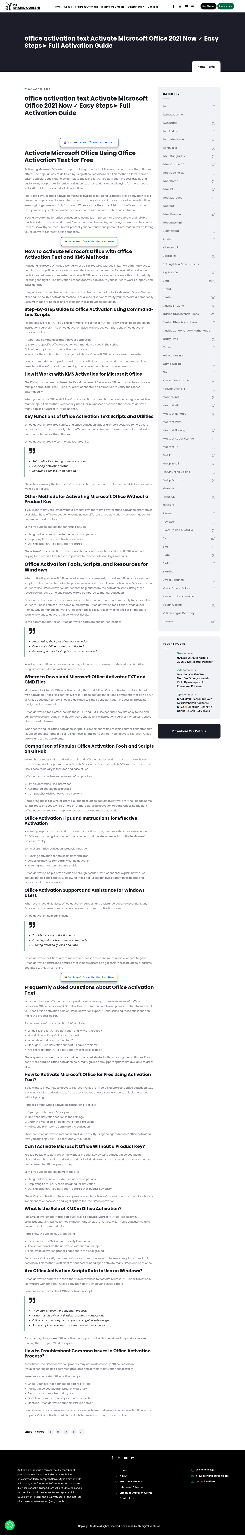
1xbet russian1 (172, 223)
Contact (153, 6)
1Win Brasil (170, 123)
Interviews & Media (112, 6)
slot (165, 547)
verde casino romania (178, 596)
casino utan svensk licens (181, 314)
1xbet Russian (172, 214)
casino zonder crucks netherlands (186, 331)
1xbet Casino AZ (173, 164)
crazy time (170, 339)
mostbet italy (172, 422)
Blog (212, 66)
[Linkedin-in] (192, 6)
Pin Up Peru (170, 480)
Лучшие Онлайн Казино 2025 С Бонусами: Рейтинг (195, 660)
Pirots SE (168, 488)
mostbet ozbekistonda (178, 439)
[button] (10, 1525)
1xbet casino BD (173, 173)
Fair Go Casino (173, 355)
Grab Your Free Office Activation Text (90, 142)
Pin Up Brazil (171, 463)
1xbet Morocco (172, 198)
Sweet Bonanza (173, 580)
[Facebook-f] (173, 6)
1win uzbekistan (173, 139)
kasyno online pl (174, 389)
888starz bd (171, 231)
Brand (167, 289)
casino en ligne (173, 306)
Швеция (168, 621)
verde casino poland (177, 588)
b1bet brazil (170, 247)
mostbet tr (170, 447)
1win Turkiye (170, 131)
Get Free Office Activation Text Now (90, 241)
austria (167, 239)
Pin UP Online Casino (176, 472)
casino (167, 297)
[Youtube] (186, 6)
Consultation (136, 6)
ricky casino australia (178, 530)
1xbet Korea (170, 181)
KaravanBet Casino (176, 380)
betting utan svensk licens (181, 264)
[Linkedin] (132, 1457)
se (164, 538)
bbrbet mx (169, 256)
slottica (168, 571)
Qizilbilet (168, 505)
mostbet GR (171, 405)
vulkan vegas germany (178, 613)
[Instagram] (180, 6)
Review (167, 513)
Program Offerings (86, 6)
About (68, 6)
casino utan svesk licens (180, 322)
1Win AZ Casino (173, 114)
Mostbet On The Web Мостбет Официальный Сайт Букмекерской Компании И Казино (193, 680)
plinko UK (169, 497)
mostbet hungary (174, 414)
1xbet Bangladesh (174, 156)
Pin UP (167, 455)
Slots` (166, 563)
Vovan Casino (172, 605)
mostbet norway (174, 430)
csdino (167, 347)
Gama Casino (172, 364)
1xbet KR (168, 189)
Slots (166, 555)
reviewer (169, 522)
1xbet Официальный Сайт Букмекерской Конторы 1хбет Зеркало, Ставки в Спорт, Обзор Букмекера (194, 705)
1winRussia (170, 148)
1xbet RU (168, 206)
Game (167, 372)
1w (164, 106)
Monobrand (171, 397)
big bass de (170, 272)
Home (57, 6)
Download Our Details (189, 731)
